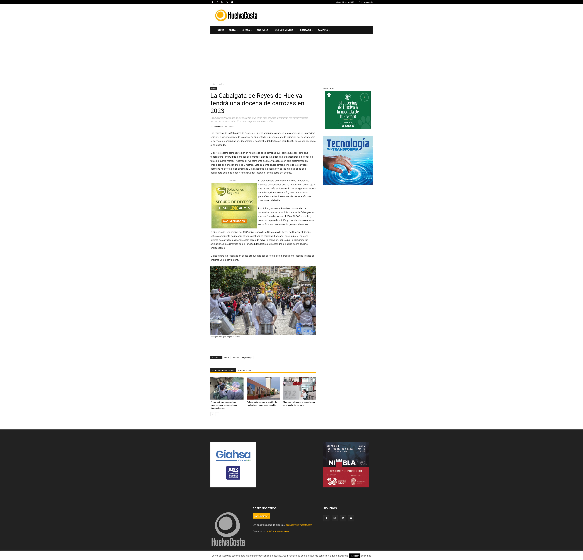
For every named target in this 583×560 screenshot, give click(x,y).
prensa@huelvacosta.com (299, 524)
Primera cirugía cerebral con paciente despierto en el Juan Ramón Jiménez (223, 405)
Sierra (246, 30)
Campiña (323, 30)
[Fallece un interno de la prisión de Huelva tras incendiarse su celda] (263, 388)
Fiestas (226, 357)
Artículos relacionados (223, 370)
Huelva (220, 30)
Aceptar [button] (355, 556)
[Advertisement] (317, 15)
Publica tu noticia (366, 2)
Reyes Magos (247, 357)
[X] (227, 2)
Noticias (235, 357)
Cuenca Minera (284, 30)
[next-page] (217, 414)
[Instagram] (222, 2)
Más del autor (244, 370)
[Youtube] (232, 2)
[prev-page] (212, 414)
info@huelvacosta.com (278, 531)
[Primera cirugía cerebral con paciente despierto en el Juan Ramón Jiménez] (227, 388)
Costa (232, 30)
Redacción (218, 126)
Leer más (366, 555)
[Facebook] (217, 2)
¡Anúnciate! (261, 516)
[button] (212, 2)
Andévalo (262, 30)
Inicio (212, 84)
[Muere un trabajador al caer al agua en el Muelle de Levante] (299, 388)
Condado (305, 30)
